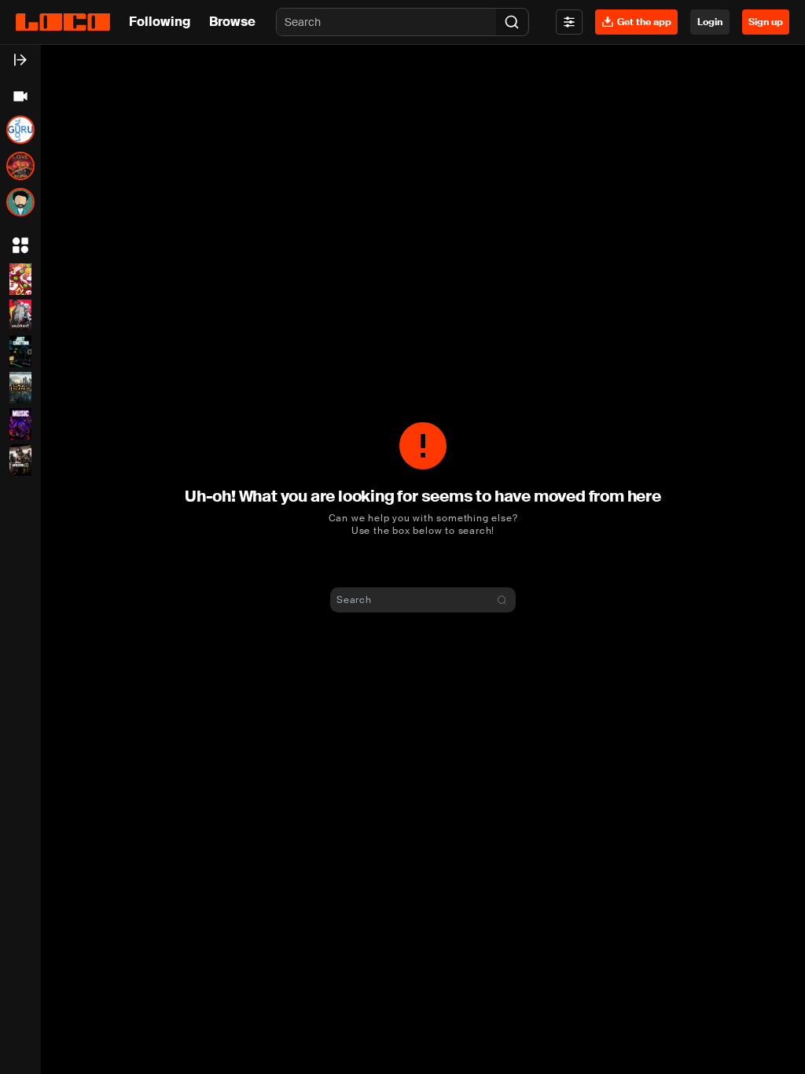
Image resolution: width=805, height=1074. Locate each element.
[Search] (511, 22)
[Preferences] (569, 22)
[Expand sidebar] (20, 59)
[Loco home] (63, 22)
